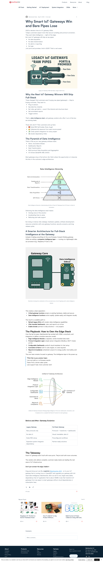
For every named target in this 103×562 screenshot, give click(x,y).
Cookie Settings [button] (81, 559)
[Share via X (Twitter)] (26, 487)
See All (82, 499)
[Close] (101, 560)
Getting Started (32, 7)
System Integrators (58, 7)
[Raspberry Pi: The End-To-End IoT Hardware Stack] (29, 507)
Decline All (90, 559)
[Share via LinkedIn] (29, 487)
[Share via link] (33, 487)
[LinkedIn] (89, 556)
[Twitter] (86, 556)
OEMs (68, 7)
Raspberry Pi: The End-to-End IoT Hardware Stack (28, 516)
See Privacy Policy (70, 559)
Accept (96, 559)
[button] (65, 2)
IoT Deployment (44, 7)
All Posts (21, 7)
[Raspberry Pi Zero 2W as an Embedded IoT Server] (51, 507)
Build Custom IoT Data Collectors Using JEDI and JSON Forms (73, 516)
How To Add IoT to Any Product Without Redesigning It (50, 516)
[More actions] (76, 17)
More (74, 7)
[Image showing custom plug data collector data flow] (74, 507)
